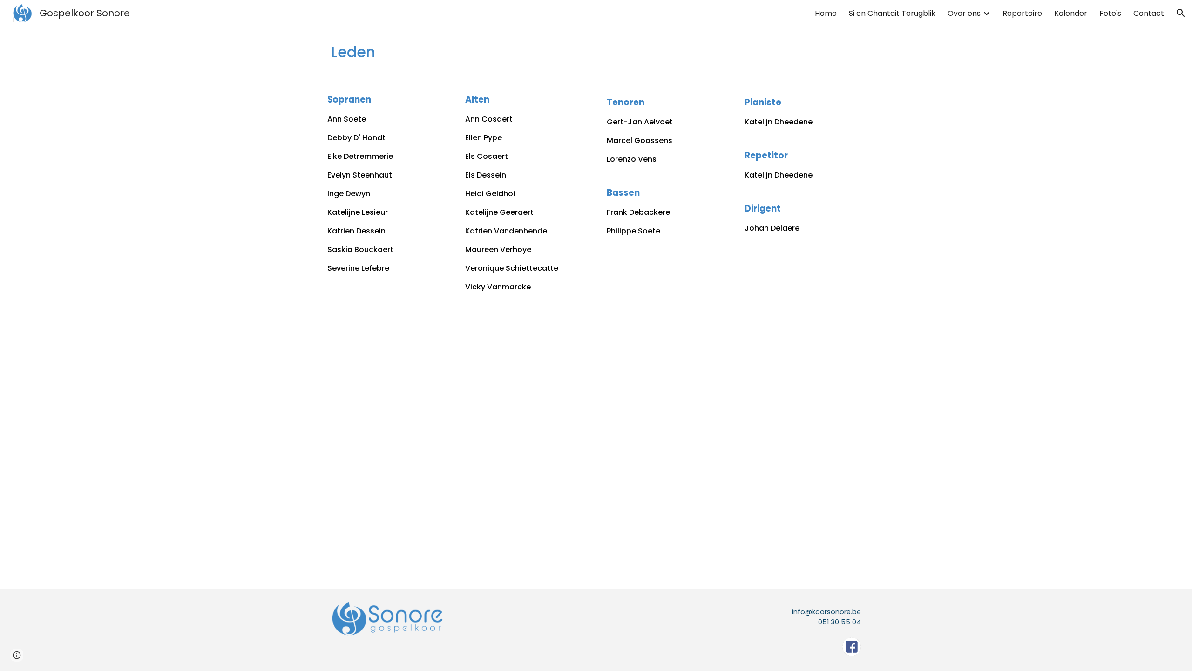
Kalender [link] (1070, 13)
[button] (1181, 13)
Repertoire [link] (1022, 13)
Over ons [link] (964, 13)
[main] (596, 52)
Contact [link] (1148, 13)
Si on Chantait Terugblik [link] (892, 13)
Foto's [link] (1110, 13)
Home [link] (826, 13)
